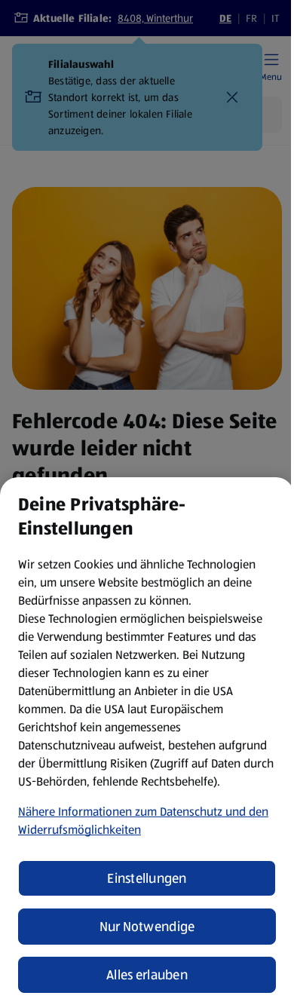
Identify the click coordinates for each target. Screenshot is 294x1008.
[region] (147, 742)
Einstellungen (147, 878)
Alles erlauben (147, 975)
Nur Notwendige (147, 926)
